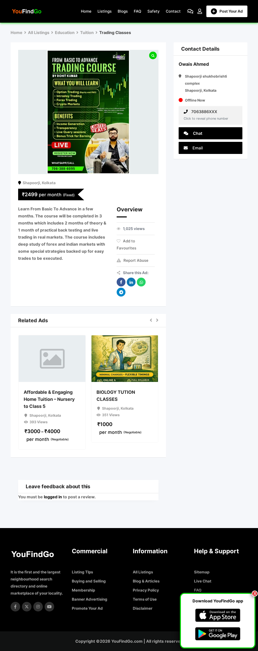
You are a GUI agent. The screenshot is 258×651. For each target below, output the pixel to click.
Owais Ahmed (194, 64)
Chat (197, 133)
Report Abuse (135, 260)
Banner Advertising (89, 599)
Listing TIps (82, 572)
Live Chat (202, 581)
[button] (151, 320)
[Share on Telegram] (121, 292)
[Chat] (190, 11)
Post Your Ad (231, 11)
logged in (53, 496)
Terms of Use (145, 599)
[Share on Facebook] (121, 282)
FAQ (137, 11)
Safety (153, 11)
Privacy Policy (146, 590)
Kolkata (49, 182)
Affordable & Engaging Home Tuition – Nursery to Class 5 (49, 399)
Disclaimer (142, 608)
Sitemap (201, 572)
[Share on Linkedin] (131, 282)
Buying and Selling (89, 581)
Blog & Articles (146, 581)
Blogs (123, 11)
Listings (105, 11)
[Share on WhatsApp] (141, 282)
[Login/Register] (200, 11)
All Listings (143, 572)
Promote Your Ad (87, 608)
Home (86, 11)
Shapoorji (31, 182)
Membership (83, 590)
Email (197, 147)
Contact (173, 11)
